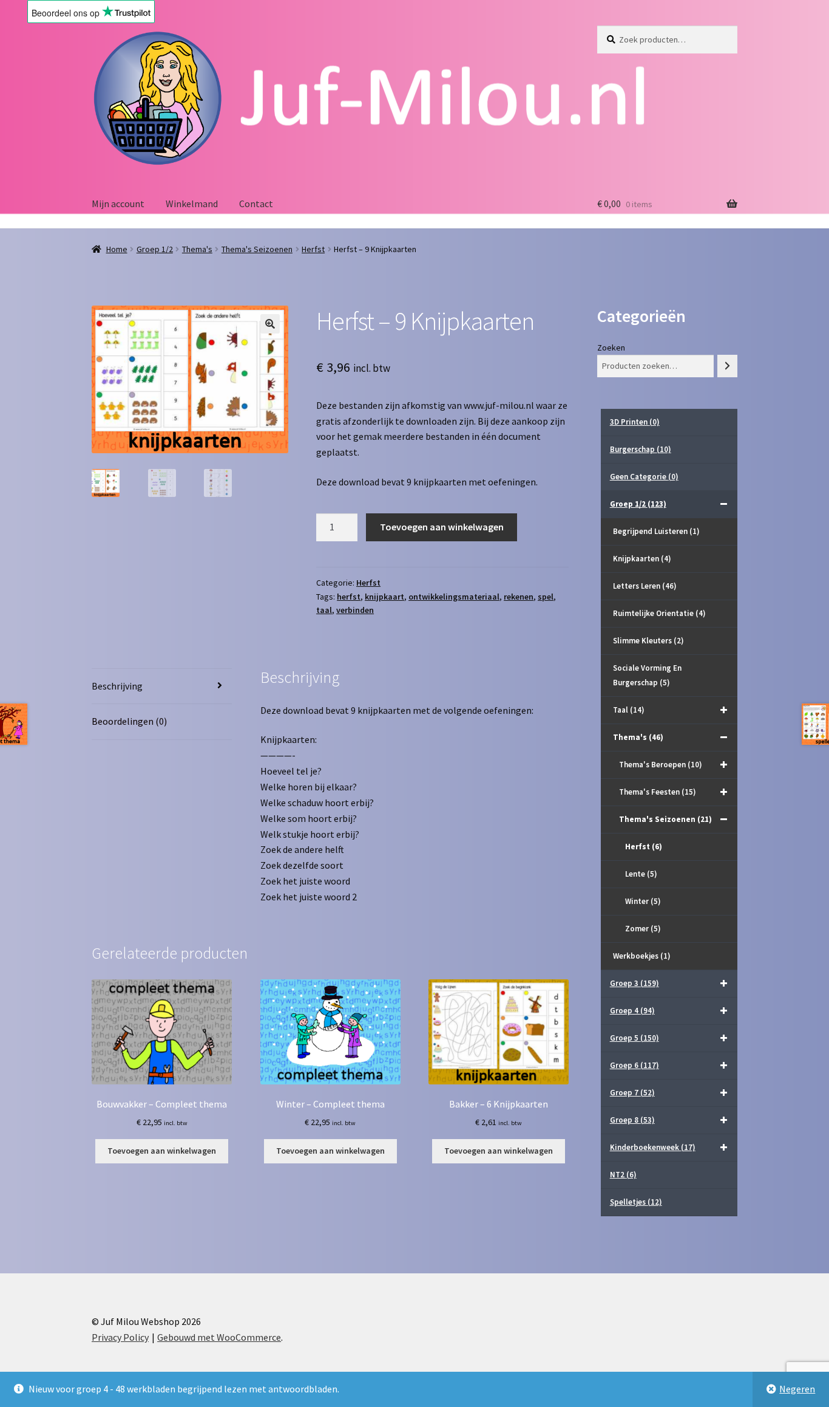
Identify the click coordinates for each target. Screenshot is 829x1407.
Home (116, 249)
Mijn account (118, 203)
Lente (641, 874)
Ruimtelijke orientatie (659, 613)
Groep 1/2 (155, 249)
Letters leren (645, 586)
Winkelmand (192, 203)
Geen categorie (644, 476)
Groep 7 (632, 1092)
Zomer (643, 928)
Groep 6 (634, 1065)
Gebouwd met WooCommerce (219, 1337)
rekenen (518, 596)
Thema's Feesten (657, 792)
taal (324, 609)
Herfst (313, 249)
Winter (643, 901)
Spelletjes (636, 1202)
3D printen (635, 422)
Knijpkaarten (642, 558)
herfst (348, 596)
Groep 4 (632, 1010)
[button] (270, 324)
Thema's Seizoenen (257, 249)
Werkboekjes (642, 956)
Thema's (197, 249)
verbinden (355, 609)
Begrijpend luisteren (656, 531)
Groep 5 (634, 1038)
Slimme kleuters (648, 640)
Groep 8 (632, 1120)
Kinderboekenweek (652, 1147)
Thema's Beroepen (660, 764)
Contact (256, 203)
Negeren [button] (797, 1389)
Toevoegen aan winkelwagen (442, 527)
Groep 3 (634, 983)
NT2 (623, 1174)
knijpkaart (384, 596)
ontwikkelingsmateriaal (453, 596)
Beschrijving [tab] (117, 686)
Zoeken (611, 347)
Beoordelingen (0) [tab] (129, 721)
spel (545, 596)
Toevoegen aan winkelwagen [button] (161, 1150)
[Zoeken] (727, 366)
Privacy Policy (120, 1337)
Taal (629, 710)
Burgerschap (640, 449)
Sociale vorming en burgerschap (647, 675)
